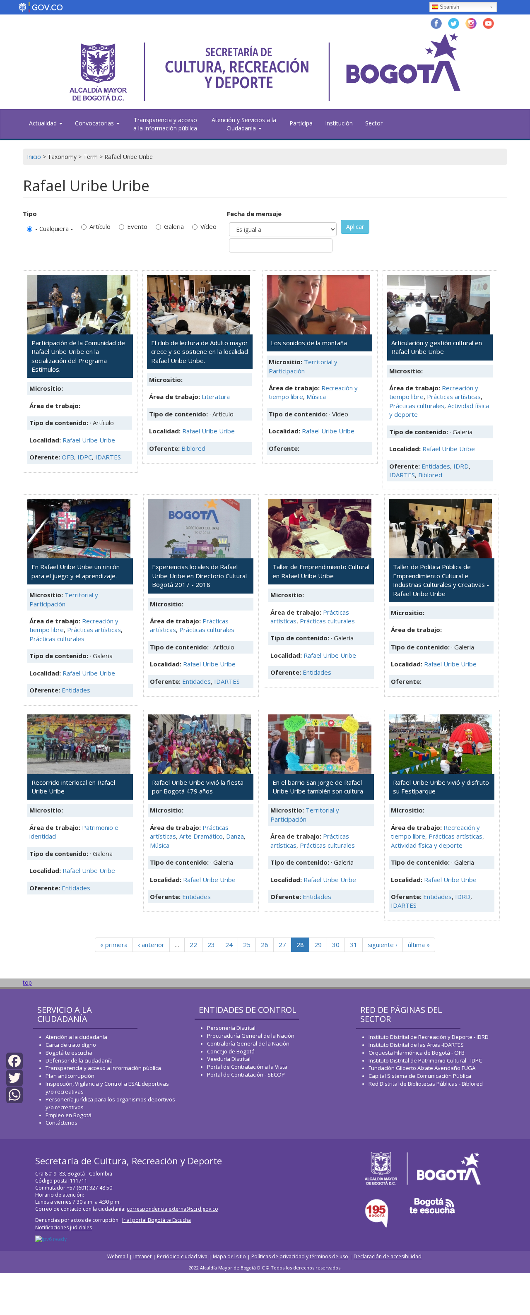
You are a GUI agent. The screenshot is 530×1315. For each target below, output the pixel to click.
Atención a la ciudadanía (76, 1037)
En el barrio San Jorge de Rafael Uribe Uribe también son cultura (317, 786)
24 (229, 944)
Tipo (30, 213)
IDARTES (108, 457)
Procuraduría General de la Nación (250, 1035)
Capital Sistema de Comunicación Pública (420, 1075)
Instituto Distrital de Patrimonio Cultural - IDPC (425, 1060)
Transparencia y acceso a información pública (103, 1068)
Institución (339, 123)
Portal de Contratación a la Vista (247, 1066)
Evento (137, 226)
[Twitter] (14, 1077)
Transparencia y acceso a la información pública (165, 124)
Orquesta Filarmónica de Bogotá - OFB (417, 1052)
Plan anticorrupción (70, 1075)
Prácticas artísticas (454, 396)
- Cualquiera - (54, 228)
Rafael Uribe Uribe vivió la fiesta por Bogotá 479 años (197, 786)
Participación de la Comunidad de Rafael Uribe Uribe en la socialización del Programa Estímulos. (78, 356)
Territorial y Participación (303, 366)
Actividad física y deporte (427, 845)
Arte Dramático (201, 836)
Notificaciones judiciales (63, 1227)
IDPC (84, 457)
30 (336, 944)
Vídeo (208, 226)
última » (419, 944)
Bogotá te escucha (69, 1052)
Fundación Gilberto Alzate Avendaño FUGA (422, 1068)
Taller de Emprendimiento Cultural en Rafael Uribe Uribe (320, 571)
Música (316, 396)
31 (353, 944)
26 (264, 944)
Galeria (174, 226)
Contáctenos (61, 1122)
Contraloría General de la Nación (248, 1043)
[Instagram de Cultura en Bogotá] (471, 22)
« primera (114, 944)
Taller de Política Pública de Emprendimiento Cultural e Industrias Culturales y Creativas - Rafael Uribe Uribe (441, 580)
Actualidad (43, 123)
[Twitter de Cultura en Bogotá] (453, 22)
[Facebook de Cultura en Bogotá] (436, 22)
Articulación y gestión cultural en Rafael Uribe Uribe (436, 347)
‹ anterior (151, 944)
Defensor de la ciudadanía (79, 1060)
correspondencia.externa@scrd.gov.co (172, 1208)
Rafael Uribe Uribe (89, 440)
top (27, 982)
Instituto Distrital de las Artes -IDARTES (417, 1044)
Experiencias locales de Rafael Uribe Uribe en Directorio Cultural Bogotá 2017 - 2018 (199, 576)
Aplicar (355, 227)
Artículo (100, 226)
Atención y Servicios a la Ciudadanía (244, 124)
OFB (68, 457)
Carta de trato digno (71, 1044)
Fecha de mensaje (254, 213)
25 (247, 944)
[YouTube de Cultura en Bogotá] (488, 22)
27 (282, 944)
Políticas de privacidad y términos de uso (299, 1256)
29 (318, 944)
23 (211, 944)
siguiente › (383, 944)
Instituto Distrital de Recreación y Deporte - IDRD (429, 1037)
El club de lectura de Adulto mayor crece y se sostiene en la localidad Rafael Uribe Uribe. (199, 352)
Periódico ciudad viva (182, 1256)
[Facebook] (14, 1060)
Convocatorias (95, 123)
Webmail (118, 1256)
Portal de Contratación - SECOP (246, 1074)
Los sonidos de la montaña (309, 343)
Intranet (142, 1256)
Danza (235, 836)
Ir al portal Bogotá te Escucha (156, 1220)
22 (193, 944)
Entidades (436, 466)
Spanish (449, 7)
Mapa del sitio (229, 1256)
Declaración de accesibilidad (388, 1256)
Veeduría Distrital (229, 1059)
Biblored (193, 448)
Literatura (216, 396)
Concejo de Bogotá (231, 1051)
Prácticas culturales (416, 405)
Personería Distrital (231, 1027)
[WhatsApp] (14, 1094)
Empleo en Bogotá (69, 1115)
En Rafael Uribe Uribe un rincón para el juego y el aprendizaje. (75, 571)
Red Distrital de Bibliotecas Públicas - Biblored (426, 1083)
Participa (301, 123)
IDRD (461, 466)
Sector (374, 123)
